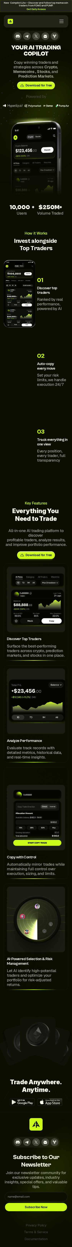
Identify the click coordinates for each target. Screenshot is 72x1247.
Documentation (36, 1239)
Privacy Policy (36, 1225)
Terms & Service (36, 1232)
